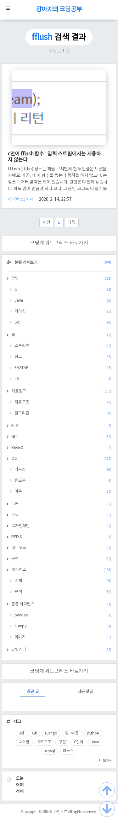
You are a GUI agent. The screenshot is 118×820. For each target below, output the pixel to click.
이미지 (62, 637)
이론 (62, 491)
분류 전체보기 (62, 262)
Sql (62, 322)
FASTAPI (62, 368)
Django (51, 733)
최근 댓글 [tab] (85, 691)
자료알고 (61, 391)
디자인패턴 (61, 526)
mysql (50, 751)
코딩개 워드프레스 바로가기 (59, 243)
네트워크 (61, 548)
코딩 (61, 278)
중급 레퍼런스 (61, 604)
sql (21, 733)
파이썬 (24, 742)
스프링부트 (62, 346)
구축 (61, 515)
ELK (61, 425)
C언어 (78, 742)
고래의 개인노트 (55, 812)
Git (34, 733)
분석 (62, 591)
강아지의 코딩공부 (59, 9)
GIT (61, 436)
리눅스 (62, 469)
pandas (62, 615)
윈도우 (62, 480)
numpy (62, 626)
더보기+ (105, 761)
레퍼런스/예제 (21, 199)
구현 (61, 559)
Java (62, 300)
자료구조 (62, 402)
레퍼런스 (61, 570)
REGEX (61, 447)
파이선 (62, 311)
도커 (61, 504)
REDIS (61, 537)
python (93, 733)
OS (61, 458)
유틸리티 (61, 649)
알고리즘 (62, 413)
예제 (62, 581)
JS (62, 378)
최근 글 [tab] (33, 691)
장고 (62, 357)
